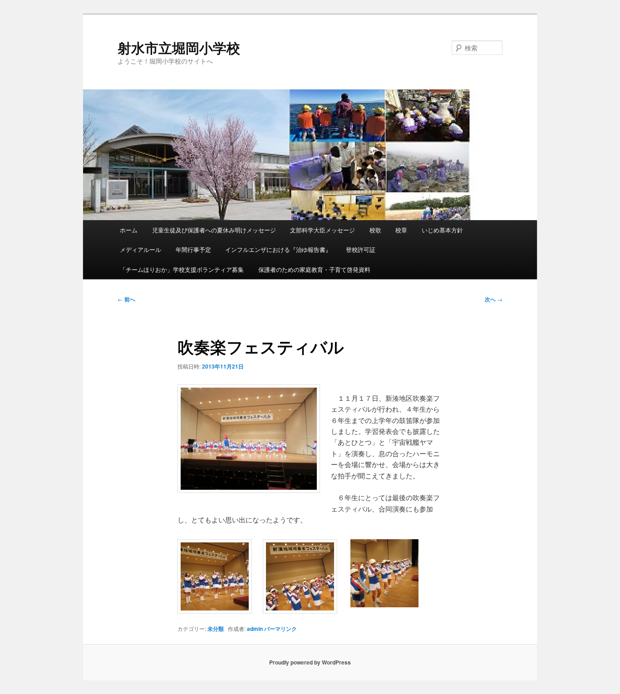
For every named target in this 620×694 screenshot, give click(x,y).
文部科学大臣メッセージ (322, 230)
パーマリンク (280, 629)
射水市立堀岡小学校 (179, 47)
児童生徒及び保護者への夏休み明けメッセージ (214, 230)
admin (255, 629)
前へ (126, 299)
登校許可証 (360, 249)
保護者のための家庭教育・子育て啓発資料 (314, 269)
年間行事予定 (193, 249)
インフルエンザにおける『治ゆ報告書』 (278, 249)
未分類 (215, 629)
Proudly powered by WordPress (310, 662)
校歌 (375, 230)
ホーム (129, 230)
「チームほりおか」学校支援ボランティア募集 (182, 269)
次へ (493, 299)
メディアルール (140, 249)
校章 (401, 230)
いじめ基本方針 (442, 230)
